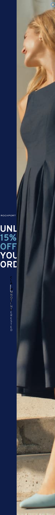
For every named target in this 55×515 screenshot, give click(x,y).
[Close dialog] (53, 5)
